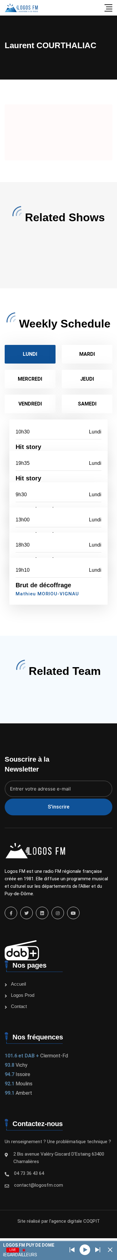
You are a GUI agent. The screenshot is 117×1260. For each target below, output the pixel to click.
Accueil (18, 984)
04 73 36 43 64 (29, 1173)
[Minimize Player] (110, 1249)
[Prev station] (98, 1250)
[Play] (85, 1250)
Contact (19, 1006)
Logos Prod (22, 995)
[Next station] (72, 1250)
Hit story (28, 446)
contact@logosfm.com (38, 1185)
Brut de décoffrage (43, 585)
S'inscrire (58, 807)
